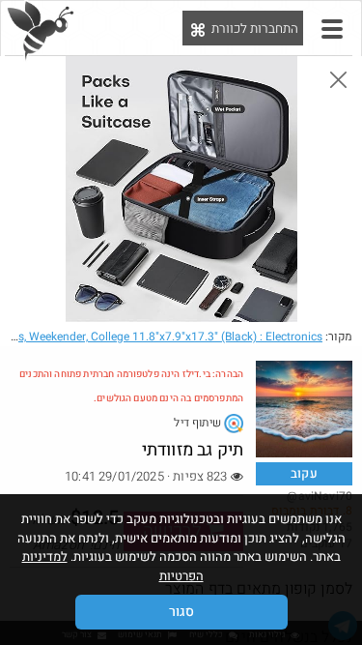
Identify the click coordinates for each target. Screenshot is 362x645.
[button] (332, 29)
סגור (181, 611)
